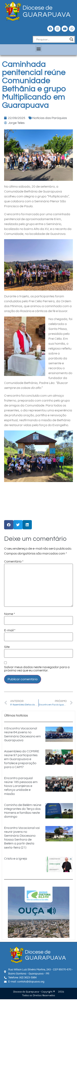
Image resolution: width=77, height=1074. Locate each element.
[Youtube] (65, 29)
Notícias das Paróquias (49, 118)
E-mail (9, 630)
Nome (9, 614)
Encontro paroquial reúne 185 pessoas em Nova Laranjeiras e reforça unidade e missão (21, 786)
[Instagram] (57, 29)
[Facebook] (50, 29)
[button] (38, 48)
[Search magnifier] (71, 39)
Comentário (13, 561)
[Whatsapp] (72, 29)
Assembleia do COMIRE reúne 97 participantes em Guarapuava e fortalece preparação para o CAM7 (21, 759)
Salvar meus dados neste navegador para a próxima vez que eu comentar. (37, 668)
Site (7, 646)
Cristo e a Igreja (15, 858)
